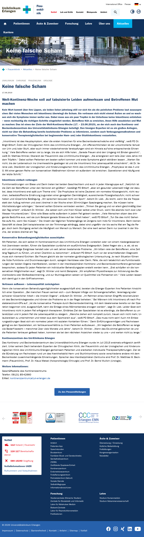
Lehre (103, 493)
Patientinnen (57, 438)
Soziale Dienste (57, 481)
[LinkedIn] (130, 529)
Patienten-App (56, 446)
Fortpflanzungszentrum (60, 475)
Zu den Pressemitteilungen (72, 391)
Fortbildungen (105, 449)
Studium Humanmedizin (110, 498)
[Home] (5, 23)
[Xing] (123, 529)
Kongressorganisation (109, 452)
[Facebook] (108, 529)
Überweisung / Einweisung (111, 443)
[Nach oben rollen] (139, 532)
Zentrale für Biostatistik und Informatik (67, 501)
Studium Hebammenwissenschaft (114, 501)
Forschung (56, 493)
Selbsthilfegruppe (58, 484)
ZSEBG (53, 462)
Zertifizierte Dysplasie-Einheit (62, 465)
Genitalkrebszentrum (59, 459)
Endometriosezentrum (59, 472)
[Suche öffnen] (115, 12)
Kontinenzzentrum (58, 468)
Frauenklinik (34, 80)
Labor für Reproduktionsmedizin (64, 511)
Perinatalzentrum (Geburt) (61, 478)
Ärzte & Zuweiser (109, 438)
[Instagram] (115, 529)
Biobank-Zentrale (57, 507)
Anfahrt (53, 443)
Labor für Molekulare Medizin (63, 504)
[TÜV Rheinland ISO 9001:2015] (22, 417)
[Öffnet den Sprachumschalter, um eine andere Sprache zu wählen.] (136, 4)
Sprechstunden (57, 449)
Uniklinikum (8, 80)
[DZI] (88, 417)
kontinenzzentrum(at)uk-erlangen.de (30, 378)
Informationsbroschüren (60, 487)
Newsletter (104, 456)
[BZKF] (122, 418)
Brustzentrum (56, 452)
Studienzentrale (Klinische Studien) (65, 498)
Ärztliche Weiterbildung (109, 446)
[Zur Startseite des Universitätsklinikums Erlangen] (16, 10)
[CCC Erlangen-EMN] (55, 417)
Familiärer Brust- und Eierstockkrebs (65, 456)
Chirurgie (21, 80)
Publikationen (56, 514)
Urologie (47, 80)
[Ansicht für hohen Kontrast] (132, 12)
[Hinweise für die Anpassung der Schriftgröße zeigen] (139, 12)
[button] (140, 418)
